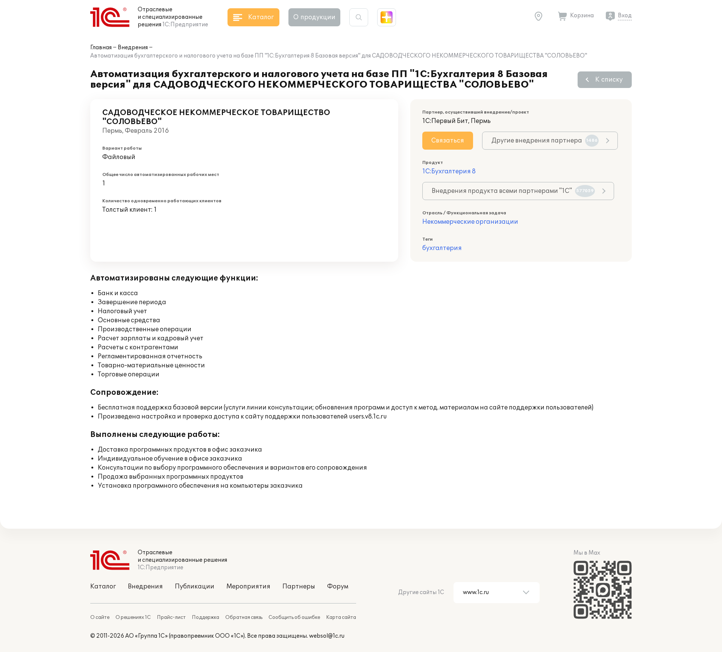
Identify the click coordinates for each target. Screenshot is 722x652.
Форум (337, 586)
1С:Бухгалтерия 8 (449, 171)
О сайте (99, 617)
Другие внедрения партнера (544, 140)
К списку (609, 79)
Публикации (194, 586)
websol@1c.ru (326, 636)
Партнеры (298, 586)
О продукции (314, 17)
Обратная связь (243, 617)
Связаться (447, 140)
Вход (625, 15)
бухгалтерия (442, 248)
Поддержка (205, 617)
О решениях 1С (133, 617)
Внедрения (133, 47)
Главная (101, 47)
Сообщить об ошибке (294, 617)
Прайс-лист (171, 617)
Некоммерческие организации (470, 222)
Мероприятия (248, 586)
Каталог (103, 586)
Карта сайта (341, 617)
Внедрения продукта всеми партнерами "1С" (513, 191)
